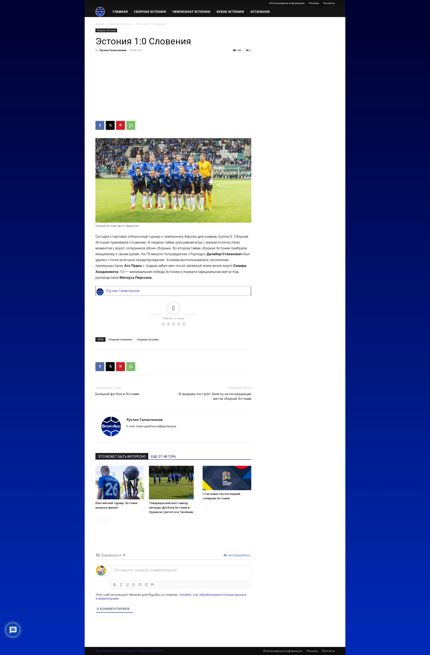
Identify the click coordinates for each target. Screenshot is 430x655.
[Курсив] (121, 584)
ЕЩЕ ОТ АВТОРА (163, 456)
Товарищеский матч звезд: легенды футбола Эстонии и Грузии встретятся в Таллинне (171, 507)
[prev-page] (98, 521)
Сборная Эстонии (150, 11)
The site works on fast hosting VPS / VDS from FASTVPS (129, 651)
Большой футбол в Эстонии (117, 394)
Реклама (314, 3)
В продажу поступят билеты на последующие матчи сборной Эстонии (215, 396)
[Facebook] (99, 125)
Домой (99, 24)
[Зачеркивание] (133, 584)
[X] (110, 125)
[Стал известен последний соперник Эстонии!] (226, 478)
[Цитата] (152, 584)
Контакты (329, 3)
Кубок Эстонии (230, 11)
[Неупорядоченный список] (146, 584)
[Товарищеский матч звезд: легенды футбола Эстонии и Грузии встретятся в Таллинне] (173, 482)
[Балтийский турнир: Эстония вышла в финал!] (119, 482)
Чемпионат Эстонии (191, 11)
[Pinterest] (120, 125)
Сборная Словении (120, 339)
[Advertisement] (173, 87)
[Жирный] (115, 584)
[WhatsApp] (130, 125)
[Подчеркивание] (127, 584)
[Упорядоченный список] (140, 584)
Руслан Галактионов (113, 50)
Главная (120, 11)
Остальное (260, 11)
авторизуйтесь (239, 555)
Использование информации (287, 3)
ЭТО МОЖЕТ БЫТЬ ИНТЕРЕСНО (122, 456)
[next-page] (105, 521)
